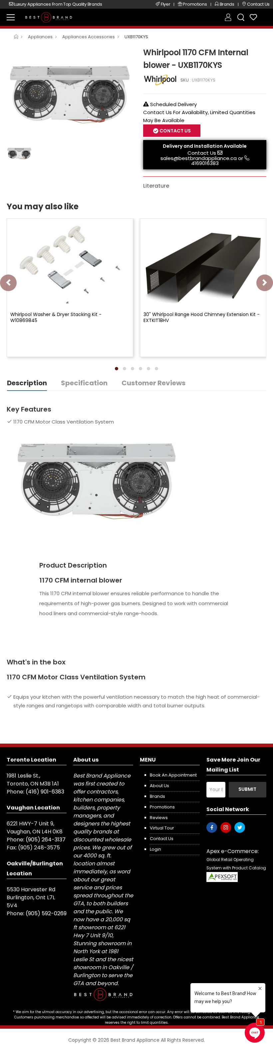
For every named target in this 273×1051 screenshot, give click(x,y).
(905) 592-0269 (46, 913)
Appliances (40, 37)
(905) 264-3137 (46, 839)
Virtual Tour (162, 828)
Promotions (162, 807)
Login (155, 849)
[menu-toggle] (11, 17)
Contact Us (201, 152)
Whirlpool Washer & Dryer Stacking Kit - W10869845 (56, 317)
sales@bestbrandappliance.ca (198, 158)
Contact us (161, 838)
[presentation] (8, 282)
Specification (84, 383)
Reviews (159, 817)
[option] (70, 93)
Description (27, 383)
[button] (117, 368)
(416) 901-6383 (45, 791)
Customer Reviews (153, 383)
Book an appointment (173, 775)
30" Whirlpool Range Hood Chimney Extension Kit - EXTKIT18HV (201, 317)
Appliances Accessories (88, 37)
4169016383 (205, 163)
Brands (157, 796)
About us (159, 786)
